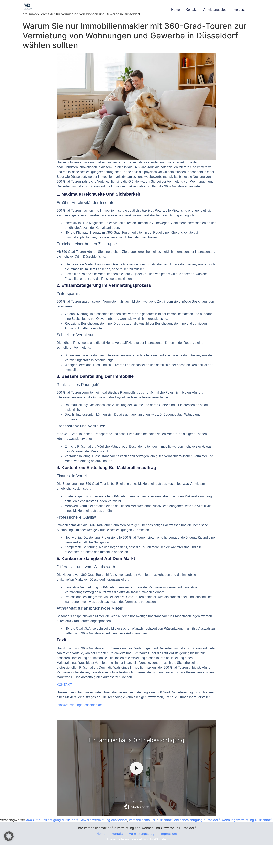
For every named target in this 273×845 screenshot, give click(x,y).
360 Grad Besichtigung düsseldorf (52, 820)
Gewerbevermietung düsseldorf (103, 820)
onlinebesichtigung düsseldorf (197, 820)
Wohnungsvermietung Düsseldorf (246, 820)
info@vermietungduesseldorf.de (79, 705)
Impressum (240, 9)
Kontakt (191, 9)
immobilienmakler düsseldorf (150, 820)
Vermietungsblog (215, 9)
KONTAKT (64, 684)
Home (175, 9)
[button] (9, 836)
